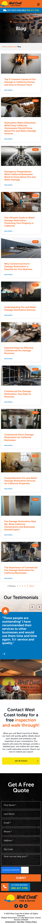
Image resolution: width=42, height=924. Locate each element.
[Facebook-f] (16, 906)
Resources (12, 47)
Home (4, 47)
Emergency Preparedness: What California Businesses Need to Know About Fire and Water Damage (20, 175)
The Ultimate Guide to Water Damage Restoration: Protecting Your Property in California (19, 221)
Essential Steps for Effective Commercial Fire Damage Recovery (18, 350)
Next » (32, 586)
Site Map (20, 922)
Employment (10, 922)
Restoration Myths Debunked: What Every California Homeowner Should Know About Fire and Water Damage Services (20, 128)
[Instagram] (21, 906)
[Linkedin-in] (26, 906)
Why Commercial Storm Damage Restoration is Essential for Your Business (18, 266)
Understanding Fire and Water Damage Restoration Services (20, 308)
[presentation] (3, 625)
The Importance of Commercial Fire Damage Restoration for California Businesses (20, 570)
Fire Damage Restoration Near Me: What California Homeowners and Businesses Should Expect (20, 525)
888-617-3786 (33, 10)
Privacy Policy (31, 922)
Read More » (8, 90)
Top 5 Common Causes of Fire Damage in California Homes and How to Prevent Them (20, 82)
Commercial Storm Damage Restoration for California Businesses (19, 437)
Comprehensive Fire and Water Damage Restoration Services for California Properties (20, 481)
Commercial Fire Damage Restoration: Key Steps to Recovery (17, 394)
